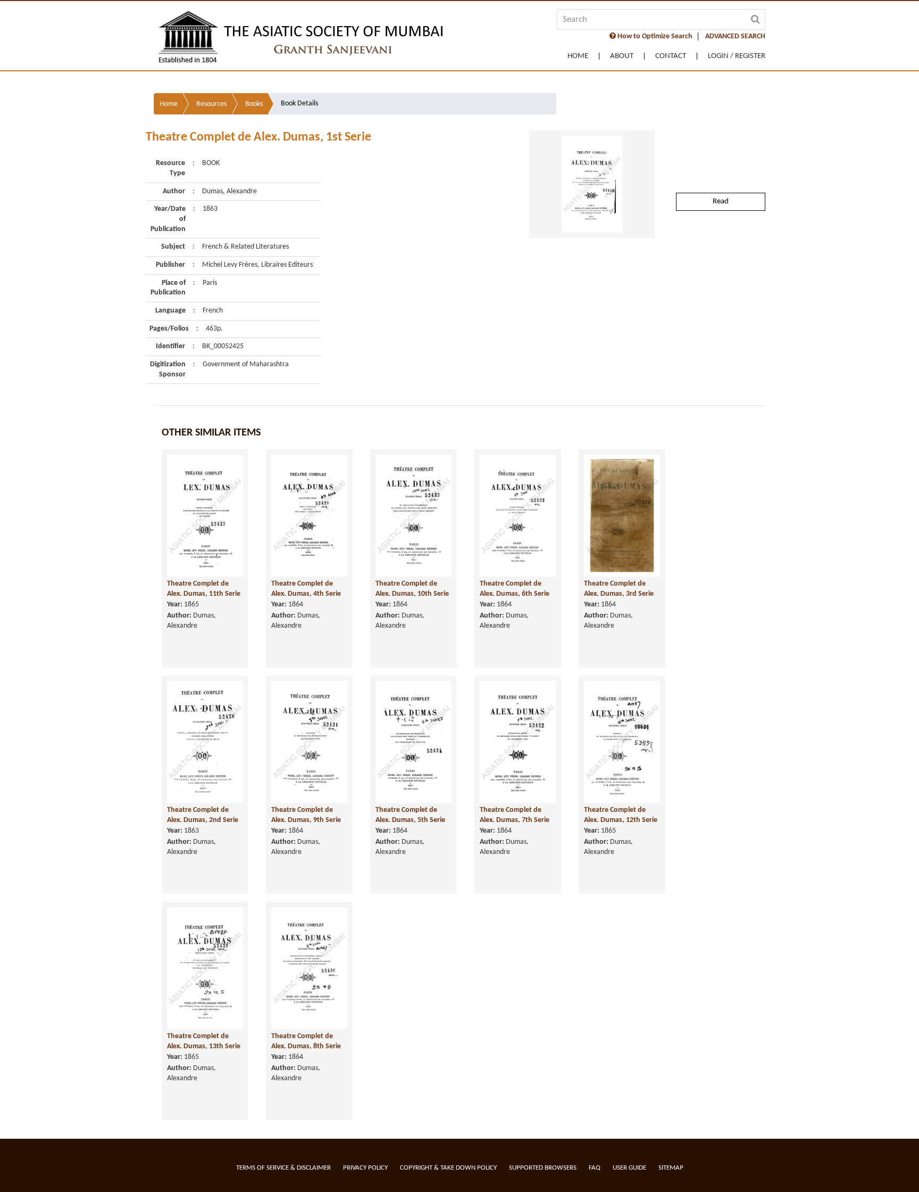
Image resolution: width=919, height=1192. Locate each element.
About (621, 56)
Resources (211, 104)
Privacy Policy (365, 1167)
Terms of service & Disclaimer (283, 1167)
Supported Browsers (543, 1167)
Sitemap (670, 1167)
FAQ (594, 1167)
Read (721, 201)
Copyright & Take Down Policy (448, 1167)
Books (254, 104)
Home (577, 56)
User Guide (629, 1167)
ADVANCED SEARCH (735, 36)
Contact (670, 56)
